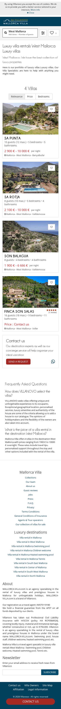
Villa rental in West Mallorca (30, 541)
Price (30, 96)
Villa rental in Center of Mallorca (30, 567)
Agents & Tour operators (30, 520)
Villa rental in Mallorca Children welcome (30, 550)
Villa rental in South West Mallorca (30, 571)
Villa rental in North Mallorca (30, 575)
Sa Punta (12, 138)
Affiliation (18, 689)
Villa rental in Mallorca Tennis (30, 558)
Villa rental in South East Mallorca (30, 563)
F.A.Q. (30, 503)
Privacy (30, 507)
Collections (30, 477)
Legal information (38, 689)
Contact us (31, 701)
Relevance (17, 96)
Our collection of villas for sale (30, 524)
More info (35, 9)
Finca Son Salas (19, 311)
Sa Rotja (12, 197)
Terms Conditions (30, 511)
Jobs (30, 494)
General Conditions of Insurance (30, 515)
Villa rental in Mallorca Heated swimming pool (31, 554)
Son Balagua (16, 256)
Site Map (48, 685)
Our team (30, 481)
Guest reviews (31, 490)
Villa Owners (31, 685)
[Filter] (42, 33)
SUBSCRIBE (50, 672)
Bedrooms (44, 96)
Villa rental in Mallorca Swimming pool (31, 546)
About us (30, 486)
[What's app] (52, 361)
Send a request (18, 361)
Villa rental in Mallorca (30, 537)
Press (30, 498)
